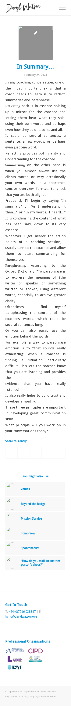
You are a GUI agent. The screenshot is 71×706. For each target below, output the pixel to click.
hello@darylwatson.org (21, 616)
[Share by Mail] (60, 452)
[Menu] (60, 7)
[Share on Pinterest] (35, 452)
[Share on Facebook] (11, 452)
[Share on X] (23, 452)
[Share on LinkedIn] (47, 452)
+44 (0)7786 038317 (22, 611)
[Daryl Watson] (29, 7)
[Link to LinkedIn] (63, 701)
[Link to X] (57, 701)
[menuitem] (60, 7)
